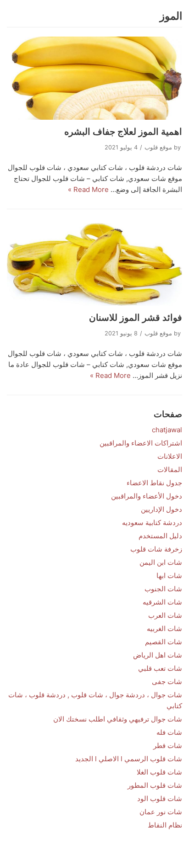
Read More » (88, 189)
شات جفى (167, 681)
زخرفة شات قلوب (156, 549)
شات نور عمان (160, 811)
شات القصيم (163, 641)
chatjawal (167, 429)
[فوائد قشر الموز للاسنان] (94, 264)
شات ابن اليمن (160, 562)
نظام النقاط (165, 825)
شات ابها (169, 575)
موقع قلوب (158, 147)
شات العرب (165, 615)
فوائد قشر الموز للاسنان (135, 317)
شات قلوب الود (159, 798)
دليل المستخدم (160, 535)
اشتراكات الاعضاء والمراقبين (141, 443)
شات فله (169, 732)
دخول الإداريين (161, 509)
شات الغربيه (164, 628)
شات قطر (167, 745)
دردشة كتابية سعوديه (152, 522)
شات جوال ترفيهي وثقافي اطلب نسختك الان (117, 719)
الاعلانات (169, 456)
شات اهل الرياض (157, 655)
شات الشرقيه (162, 602)
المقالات (169, 469)
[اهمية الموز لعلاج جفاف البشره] (94, 78)
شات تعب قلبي (160, 668)
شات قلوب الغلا (159, 772)
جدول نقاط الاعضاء (154, 482)
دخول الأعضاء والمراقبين (146, 496)
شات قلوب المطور (155, 785)
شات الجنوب (163, 588)
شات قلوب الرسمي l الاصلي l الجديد (128, 758)
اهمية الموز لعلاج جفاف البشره (123, 131)
